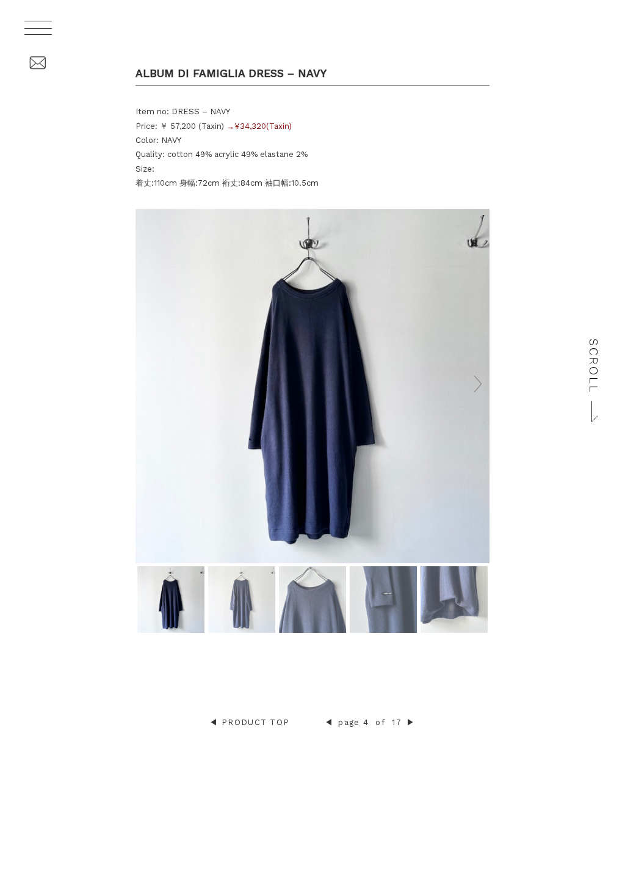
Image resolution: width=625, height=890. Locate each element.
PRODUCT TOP (255, 722)
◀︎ (213, 722)
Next (477, 384)
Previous (147, 384)
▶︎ (410, 722)
